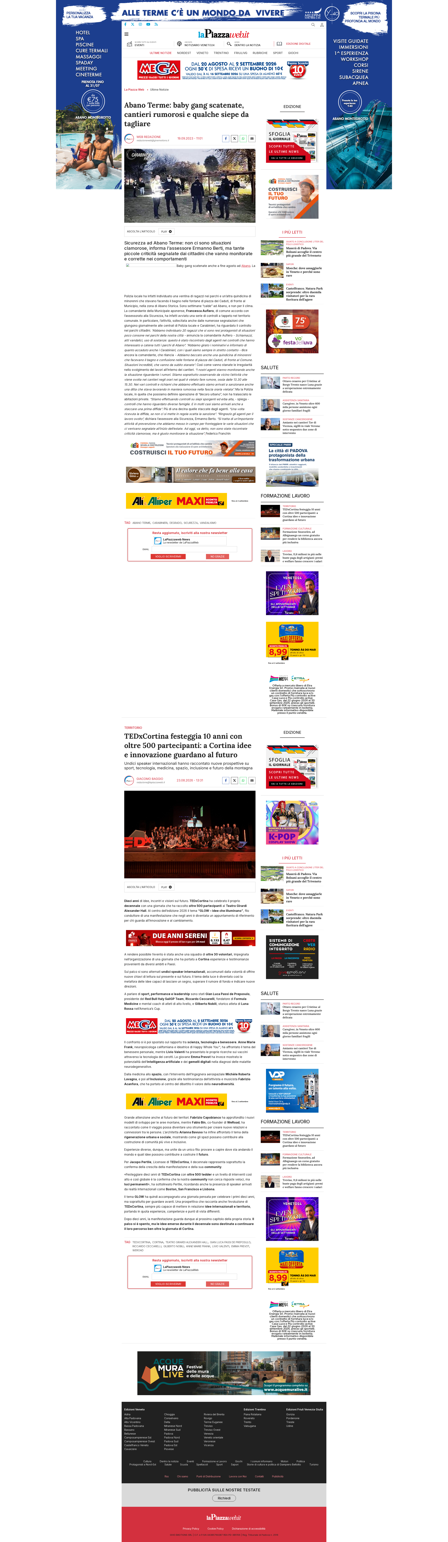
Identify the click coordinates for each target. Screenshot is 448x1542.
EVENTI (139, 45)
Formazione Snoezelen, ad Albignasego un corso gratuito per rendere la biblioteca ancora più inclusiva (302, 537)
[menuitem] (161, 53)
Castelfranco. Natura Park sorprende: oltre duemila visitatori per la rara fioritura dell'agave (304, 294)
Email (146, 549)
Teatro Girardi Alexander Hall (187, 1242)
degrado (176, 523)
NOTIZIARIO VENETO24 (200, 45)
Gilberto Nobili (173, 1246)
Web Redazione (148, 137)
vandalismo (208, 523)
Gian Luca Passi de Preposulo (230, 1242)
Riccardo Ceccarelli (146, 1246)
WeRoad (138, 1250)
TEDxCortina (141, 1242)
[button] (322, 24)
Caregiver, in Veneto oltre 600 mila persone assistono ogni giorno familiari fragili (301, 407)
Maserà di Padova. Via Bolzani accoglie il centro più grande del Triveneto (304, 251)
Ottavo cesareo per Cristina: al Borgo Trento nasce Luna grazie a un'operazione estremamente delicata (302, 386)
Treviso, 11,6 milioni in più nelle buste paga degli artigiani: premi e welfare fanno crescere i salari (303, 558)
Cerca (313, 24)
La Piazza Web (134, 89)
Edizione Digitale (298, 43)
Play (164, 231)
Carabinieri (159, 523)
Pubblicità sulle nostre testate (224, 1494)
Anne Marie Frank (198, 1246)
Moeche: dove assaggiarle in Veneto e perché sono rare (304, 271)
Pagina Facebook (127, 24)
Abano (245, 266)
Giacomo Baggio (149, 779)
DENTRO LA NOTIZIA (247, 45)
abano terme (141, 523)
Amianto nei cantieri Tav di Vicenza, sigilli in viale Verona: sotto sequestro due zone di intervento (301, 428)
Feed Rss (158, 24)
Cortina (157, 1242)
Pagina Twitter (135, 24)
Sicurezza (191, 523)
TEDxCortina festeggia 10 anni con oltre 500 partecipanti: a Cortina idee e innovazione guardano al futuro (301, 515)
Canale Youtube (150, 24)
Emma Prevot (240, 1246)
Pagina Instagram (142, 24)
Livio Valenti (220, 1246)
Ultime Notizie (159, 89)
